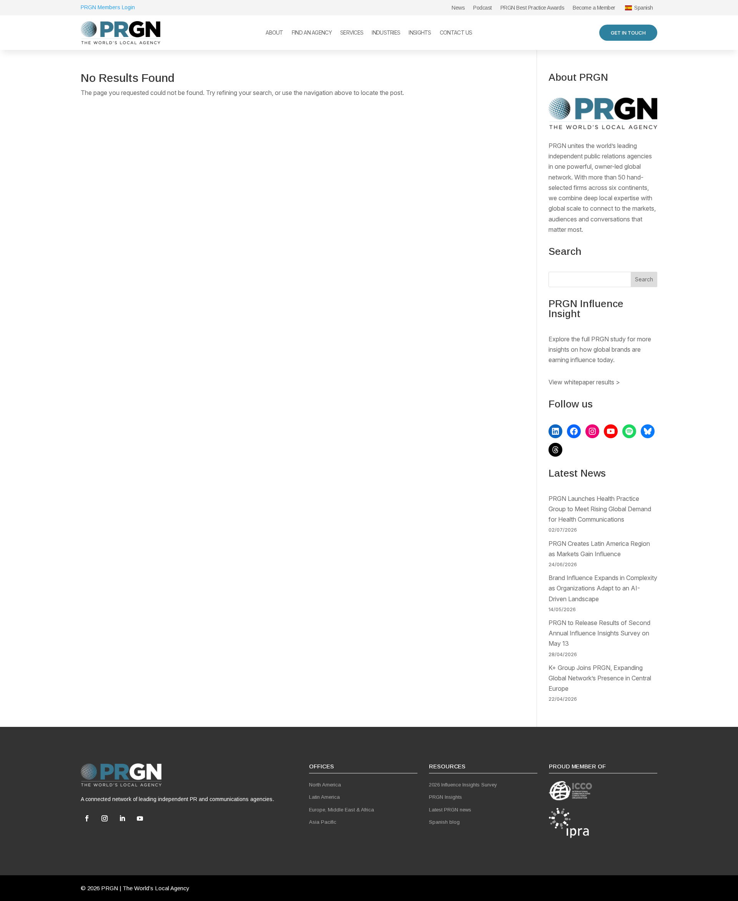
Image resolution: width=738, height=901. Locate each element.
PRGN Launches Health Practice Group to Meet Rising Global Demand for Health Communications (600, 509)
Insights (420, 33)
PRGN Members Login (108, 7)
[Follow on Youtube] (140, 818)
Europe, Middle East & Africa (341, 810)
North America (325, 785)
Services (351, 33)
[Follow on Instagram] (104, 818)
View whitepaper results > (584, 382)
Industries (386, 33)
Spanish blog (444, 822)
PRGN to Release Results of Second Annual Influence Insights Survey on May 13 (599, 633)
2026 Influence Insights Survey (463, 785)
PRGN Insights (445, 797)
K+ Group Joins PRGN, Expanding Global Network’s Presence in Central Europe (600, 678)
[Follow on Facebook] (87, 818)
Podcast (482, 8)
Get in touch (628, 33)
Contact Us (456, 33)
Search (644, 279)
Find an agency (312, 33)
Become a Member (594, 8)
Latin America (324, 797)
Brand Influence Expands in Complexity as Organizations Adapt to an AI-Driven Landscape (603, 588)
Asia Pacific (322, 822)
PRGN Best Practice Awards (532, 8)
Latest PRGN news (450, 810)
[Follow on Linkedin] (122, 818)
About (274, 33)
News (458, 8)
